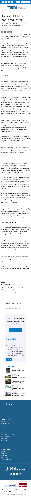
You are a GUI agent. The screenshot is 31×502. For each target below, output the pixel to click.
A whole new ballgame (18, 370)
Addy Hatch (12, 29)
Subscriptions (4, 442)
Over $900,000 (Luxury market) (16, 355)
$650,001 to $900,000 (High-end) (16, 353)
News (2, 406)
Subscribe (15, 330)
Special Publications (6, 427)
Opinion (3, 414)
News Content (6, 404)
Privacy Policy (4, 457)
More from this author (11, 308)
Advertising (4, 440)
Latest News (4, 277)
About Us (3, 451)
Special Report (4, 408)
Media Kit (3, 444)
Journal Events (4, 455)
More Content (6, 419)
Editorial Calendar (5, 436)
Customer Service (7, 434)
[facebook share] (7, 32)
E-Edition (3, 421)
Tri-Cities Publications (6, 459)
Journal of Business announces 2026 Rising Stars (18, 388)
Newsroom (3, 425)
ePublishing (23, 494)
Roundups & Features (6, 412)
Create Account (26, 2)
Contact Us (3, 453)
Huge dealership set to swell (13, 304)
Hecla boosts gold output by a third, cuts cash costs (12, 287)
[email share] (10, 32)
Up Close (3, 410)
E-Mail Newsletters (5, 423)
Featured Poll (11, 339)
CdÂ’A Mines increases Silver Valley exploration (11, 292)
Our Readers (4, 438)
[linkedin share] (2, 32)
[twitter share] (5, 32)
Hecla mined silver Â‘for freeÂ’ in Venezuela (10, 289)
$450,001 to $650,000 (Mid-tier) (15, 351)
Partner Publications (6, 429)
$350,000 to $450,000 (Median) (15, 349)
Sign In (18, 2)
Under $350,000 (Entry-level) (15, 348)
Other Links (5, 449)
